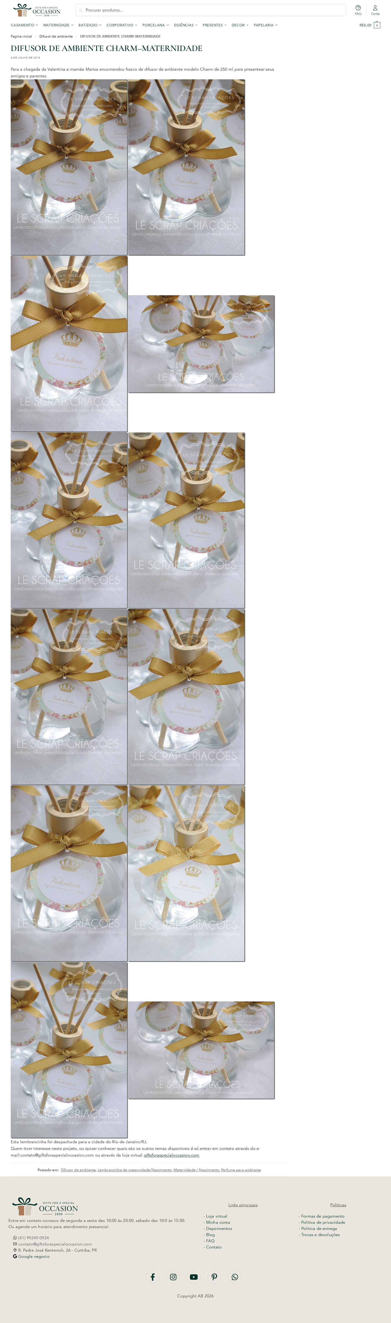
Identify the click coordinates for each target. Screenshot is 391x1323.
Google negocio (33, 1256)
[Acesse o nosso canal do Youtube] (194, 1279)
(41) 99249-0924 (33, 1237)
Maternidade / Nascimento (196, 1170)
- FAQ (209, 1240)
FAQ (358, 14)
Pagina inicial (21, 36)
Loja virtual (216, 1216)
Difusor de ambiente (56, 36)
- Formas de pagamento (322, 1216)
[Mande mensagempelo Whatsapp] (235, 1279)
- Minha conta (217, 1222)
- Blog (209, 1234)
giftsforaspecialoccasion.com (171, 1155)
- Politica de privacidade (322, 1222)
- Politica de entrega (318, 1228)
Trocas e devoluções (320, 1234)
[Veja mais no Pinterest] (214, 1279)
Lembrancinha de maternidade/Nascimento (135, 1170)
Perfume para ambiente (241, 1170)
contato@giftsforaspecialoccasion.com (54, 1244)
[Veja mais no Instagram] (173, 1279)
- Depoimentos (218, 1228)
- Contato (213, 1247)
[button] (370, 25)
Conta (375, 14)
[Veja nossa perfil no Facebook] (153, 1279)
